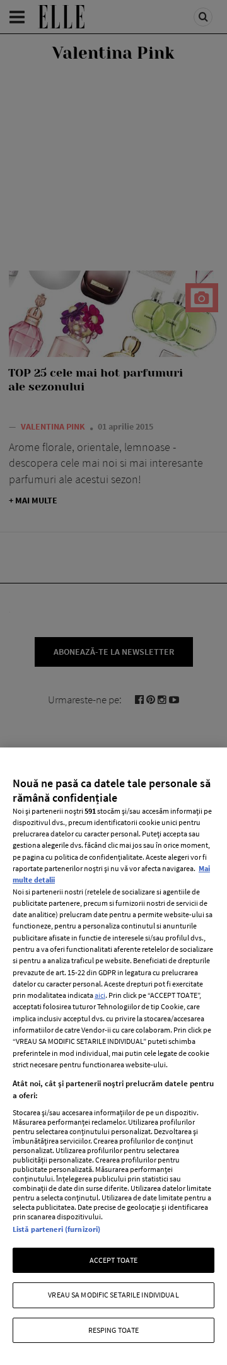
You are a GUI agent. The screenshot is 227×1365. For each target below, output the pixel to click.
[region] (113, 1056)
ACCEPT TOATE (113, 1260)
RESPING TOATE (113, 1330)
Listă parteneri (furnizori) (56, 1229)
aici (100, 995)
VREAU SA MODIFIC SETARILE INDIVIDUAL (113, 1294)
